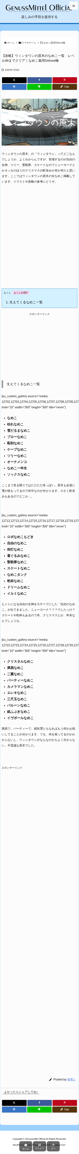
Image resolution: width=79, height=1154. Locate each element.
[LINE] (39, 87)
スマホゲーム (29, 42)
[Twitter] (14, 80)
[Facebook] (39, 80)
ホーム (10, 42)
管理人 (71, 1079)
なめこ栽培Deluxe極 (54, 42)
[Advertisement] (39, 239)
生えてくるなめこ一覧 (24, 302)
